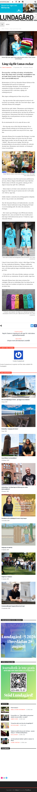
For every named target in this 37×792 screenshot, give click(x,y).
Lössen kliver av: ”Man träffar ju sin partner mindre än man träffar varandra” (22, 716)
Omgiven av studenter (7, 576)
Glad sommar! (14, 707)
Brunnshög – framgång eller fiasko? (10, 429)
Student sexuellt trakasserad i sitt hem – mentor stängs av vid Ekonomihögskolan (23, 731)
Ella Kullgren (15, 725)
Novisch (31, 67)
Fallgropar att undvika (7, 547)
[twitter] (32, 325)
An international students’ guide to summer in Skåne (22, 739)
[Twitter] (19, 1)
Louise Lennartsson (6, 67)
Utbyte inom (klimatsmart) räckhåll (18, 339)
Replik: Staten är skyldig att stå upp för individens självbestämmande (18, 333)
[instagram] (22, 1)
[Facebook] (16, 1)
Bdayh (17, 790)
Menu (8, 24)
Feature (7, 28)
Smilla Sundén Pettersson (18, 709)
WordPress (28, 790)
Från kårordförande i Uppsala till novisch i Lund (13, 606)
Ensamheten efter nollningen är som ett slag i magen (14, 518)
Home (3, 28)
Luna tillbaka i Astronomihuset (9, 458)
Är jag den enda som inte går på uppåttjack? (22, 723)
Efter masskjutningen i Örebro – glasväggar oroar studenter (16, 399)
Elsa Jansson (14, 734)
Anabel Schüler (15, 742)
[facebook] (35, 325)
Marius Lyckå (14, 719)
